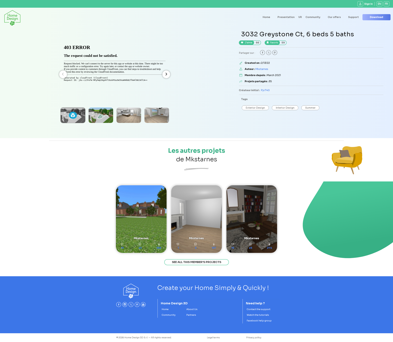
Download (376, 17)
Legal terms (213, 337)
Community (312, 17)
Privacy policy (253, 337)
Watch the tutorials (258, 314)
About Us (191, 309)
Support (353, 17)
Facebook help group (259, 320)
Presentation (286, 17)
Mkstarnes (261, 69)
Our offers (334, 17)
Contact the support (258, 309)
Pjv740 (265, 90)
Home (266, 17)
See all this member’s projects (196, 262)
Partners (191, 314)
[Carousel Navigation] (114, 74)
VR (300, 17)
